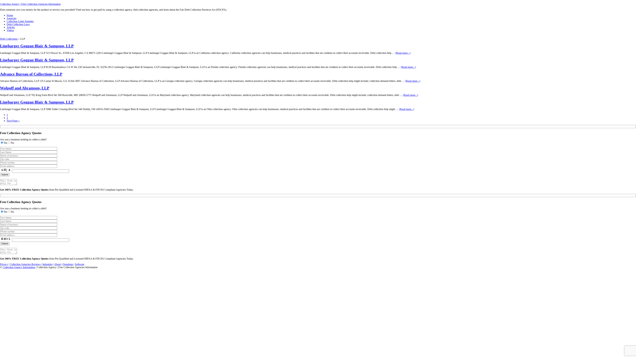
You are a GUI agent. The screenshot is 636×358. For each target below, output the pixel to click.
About (57, 264)
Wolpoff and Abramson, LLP (24, 88)
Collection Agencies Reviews (25, 264)
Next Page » (13, 120)
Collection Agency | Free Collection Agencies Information (30, 4)
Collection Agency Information (19, 267)
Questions (68, 264)
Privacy (4, 264)
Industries (47, 264)
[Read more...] (402, 53)
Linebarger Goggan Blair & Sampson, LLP (37, 46)
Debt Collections (9, 38)
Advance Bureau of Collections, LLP (31, 74)
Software (79, 264)
